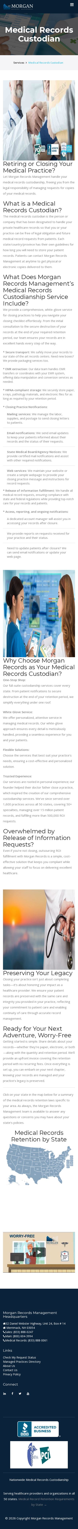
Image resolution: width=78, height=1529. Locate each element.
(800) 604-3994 (23, 1336)
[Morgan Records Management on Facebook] (12, 1393)
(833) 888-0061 (38, 1340)
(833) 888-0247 (23, 1332)
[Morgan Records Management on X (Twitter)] (20, 1393)
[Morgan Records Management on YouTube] (27, 1393)
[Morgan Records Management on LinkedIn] (4, 1393)
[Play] (39, 1252)
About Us (9, 1366)
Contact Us (10, 1370)
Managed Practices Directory (22, 1362)
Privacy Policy (12, 1374)
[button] (39, 1252)
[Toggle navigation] (72, 6)
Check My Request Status (19, 1357)
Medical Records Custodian (45, 62)
